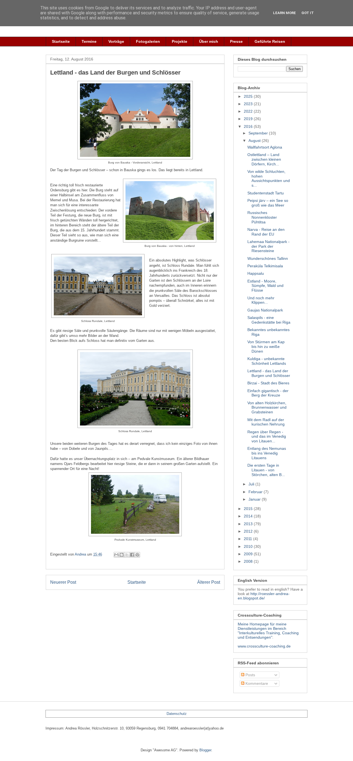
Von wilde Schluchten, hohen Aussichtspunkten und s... (268, 178)
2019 (249, 119)
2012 (249, 531)
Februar (256, 492)
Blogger (205, 750)
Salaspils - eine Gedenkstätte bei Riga (268, 319)
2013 (249, 524)
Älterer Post (208, 582)
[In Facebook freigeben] (132, 554)
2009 (249, 554)
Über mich (208, 41)
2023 (249, 104)
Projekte (179, 41)
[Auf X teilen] (127, 554)
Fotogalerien (148, 41)
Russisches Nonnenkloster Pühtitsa (262, 217)
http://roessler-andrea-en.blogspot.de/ (264, 595)
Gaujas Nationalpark (265, 310)
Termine (89, 41)
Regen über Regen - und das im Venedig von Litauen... (266, 436)
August (255, 140)
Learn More (284, 13)
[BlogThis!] (121, 554)
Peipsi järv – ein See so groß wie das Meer (267, 202)
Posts (249, 675)
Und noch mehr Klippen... (260, 300)
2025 (249, 96)
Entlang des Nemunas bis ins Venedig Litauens (266, 453)
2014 (249, 516)
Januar (255, 499)
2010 (249, 546)
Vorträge (116, 41)
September (258, 133)
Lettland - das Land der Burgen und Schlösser (268, 373)
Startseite (61, 41)
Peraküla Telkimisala (265, 266)
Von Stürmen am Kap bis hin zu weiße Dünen (266, 346)
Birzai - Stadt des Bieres (268, 383)
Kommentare (256, 683)
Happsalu (255, 273)
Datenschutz (177, 714)
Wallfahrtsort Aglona (264, 147)
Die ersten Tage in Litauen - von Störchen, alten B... (266, 470)
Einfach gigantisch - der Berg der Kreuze (267, 393)
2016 (249, 126)
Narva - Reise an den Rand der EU (266, 231)
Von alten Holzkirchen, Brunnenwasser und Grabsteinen (267, 407)
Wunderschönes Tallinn (267, 258)
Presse (236, 41)
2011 (248, 539)
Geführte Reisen (270, 41)
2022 (249, 111)
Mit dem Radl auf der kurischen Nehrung (266, 422)
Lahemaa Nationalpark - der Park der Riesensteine (268, 246)
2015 (249, 508)
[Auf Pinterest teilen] (137, 554)
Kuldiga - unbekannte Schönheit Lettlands (266, 361)
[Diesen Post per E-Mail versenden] (116, 554)
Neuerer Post (63, 582)
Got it (307, 13)
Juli (251, 484)
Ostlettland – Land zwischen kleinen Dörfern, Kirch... (264, 159)
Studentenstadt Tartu (265, 193)
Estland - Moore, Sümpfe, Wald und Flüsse (265, 286)
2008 (249, 561)
